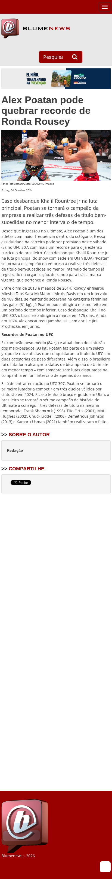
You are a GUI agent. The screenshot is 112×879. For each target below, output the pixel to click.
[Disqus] (56, 567)
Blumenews (35, 28)
